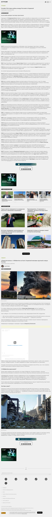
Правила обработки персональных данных (9, 494)
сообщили (40, 113)
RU (47, 2)
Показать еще (26, 253)
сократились (25, 98)
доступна (9, 160)
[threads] (46, 479)
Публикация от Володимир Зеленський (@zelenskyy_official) (15, 358)
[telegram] (16, 479)
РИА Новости (4, 125)
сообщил (14, 107)
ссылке (48, 22)
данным (7, 56)
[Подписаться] (50, 474)
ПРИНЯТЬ (40, 512)
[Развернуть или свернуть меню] (50, 2)
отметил (26, 76)
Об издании (4, 487)
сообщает (7, 87)
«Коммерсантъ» (5, 375)
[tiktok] (36, 479)
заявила (27, 142)
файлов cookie (24, 513)
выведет (16, 144)
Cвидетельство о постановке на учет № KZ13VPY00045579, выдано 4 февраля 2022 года (13, 509)
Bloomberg (7, 135)
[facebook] (6, 483)
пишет (39, 27)
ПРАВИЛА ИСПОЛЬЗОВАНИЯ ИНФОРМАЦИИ (9, 498)
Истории (3, 5)
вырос (32, 93)
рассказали (32, 47)
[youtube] (26, 479)
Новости (3, 257)
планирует (9, 117)
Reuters (26, 305)
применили (4, 124)
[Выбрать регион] (45, 2)
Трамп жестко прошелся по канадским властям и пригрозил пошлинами (13, 209)
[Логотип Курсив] (4, 1)
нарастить (13, 81)
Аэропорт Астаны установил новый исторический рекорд (37, 231)
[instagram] (6, 479)
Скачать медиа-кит (6, 500)
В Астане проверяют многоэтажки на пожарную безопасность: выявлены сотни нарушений (12, 232)
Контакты (4, 496)
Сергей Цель (7, 266)
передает (44, 64)
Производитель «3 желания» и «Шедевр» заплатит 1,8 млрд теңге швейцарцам (37, 210)
